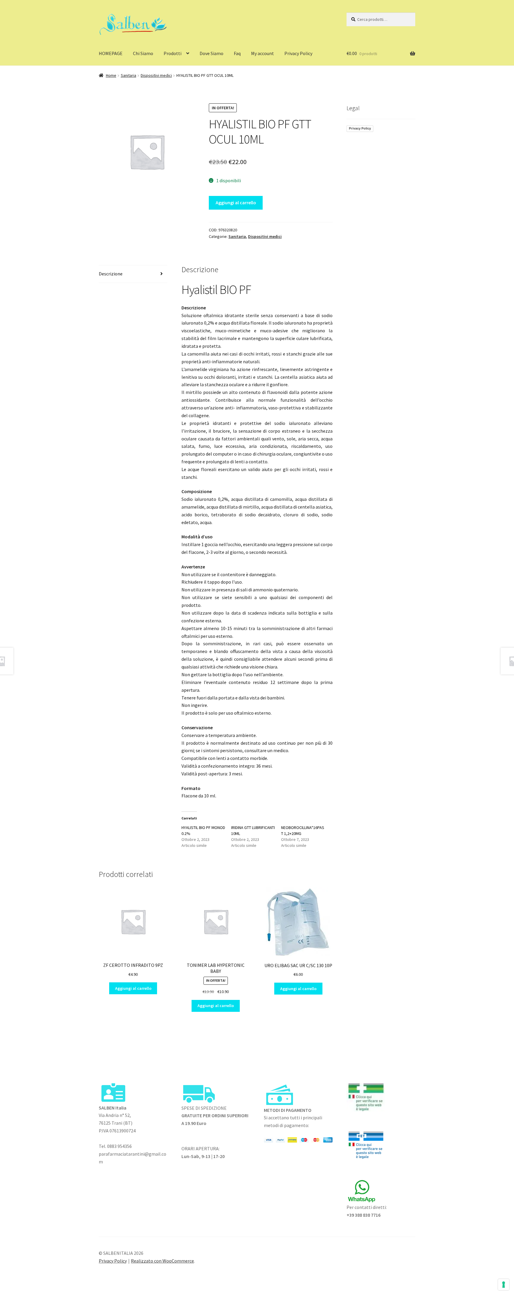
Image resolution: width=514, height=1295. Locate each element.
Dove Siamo (211, 53)
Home (111, 75)
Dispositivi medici (156, 75)
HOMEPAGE (111, 53)
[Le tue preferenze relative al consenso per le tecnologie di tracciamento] (503, 1284)
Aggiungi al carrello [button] (133, 988)
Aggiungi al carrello (236, 202)
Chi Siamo (143, 53)
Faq (237, 53)
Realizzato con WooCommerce (162, 1261)
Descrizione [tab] (111, 274)
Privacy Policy (298, 53)
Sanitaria (128, 75)
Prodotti (172, 53)
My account (262, 53)
